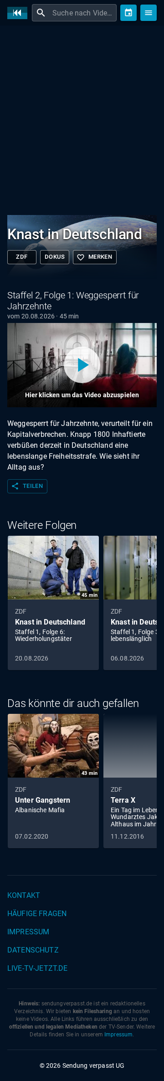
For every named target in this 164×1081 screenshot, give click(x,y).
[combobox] (83, 12)
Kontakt (23, 895)
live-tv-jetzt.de (37, 968)
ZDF (21, 256)
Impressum (28, 931)
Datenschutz (33, 950)
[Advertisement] (82, 118)
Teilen (27, 486)
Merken (94, 257)
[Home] (19, 13)
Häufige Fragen (37, 913)
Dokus (55, 256)
